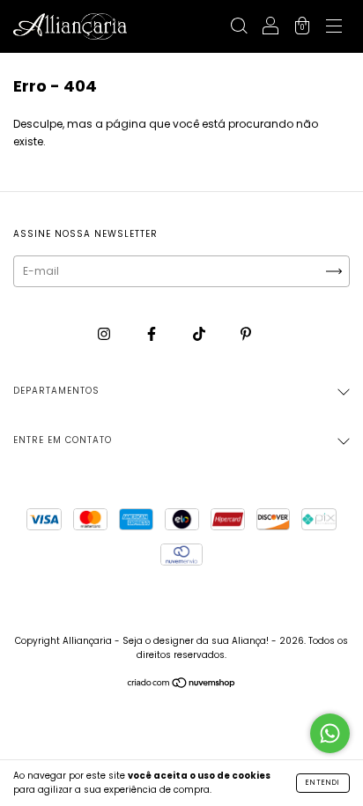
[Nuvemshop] (182, 684)
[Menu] (334, 27)
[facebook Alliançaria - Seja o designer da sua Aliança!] (153, 333)
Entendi (323, 783)
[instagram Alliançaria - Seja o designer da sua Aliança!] (105, 333)
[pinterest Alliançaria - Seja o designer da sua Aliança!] (246, 333)
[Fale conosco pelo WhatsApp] (330, 733)
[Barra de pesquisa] (239, 27)
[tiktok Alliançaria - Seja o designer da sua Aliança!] (200, 333)
